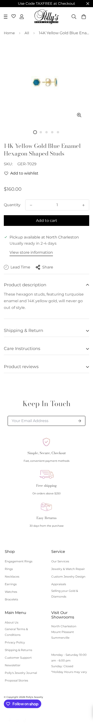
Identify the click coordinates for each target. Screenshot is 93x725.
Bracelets (11, 599)
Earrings (11, 584)
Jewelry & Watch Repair (68, 569)
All (27, 33)
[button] (83, 16)
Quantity (12, 205)
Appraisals (58, 584)
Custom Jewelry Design (68, 576)
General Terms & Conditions (16, 632)
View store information (31, 252)
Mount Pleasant (62, 632)
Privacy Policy (15, 642)
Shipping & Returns (18, 650)
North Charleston (63, 626)
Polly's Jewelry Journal (21, 673)
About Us (11, 622)
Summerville (60, 637)
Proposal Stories (16, 680)
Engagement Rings (18, 561)
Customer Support (18, 657)
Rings (9, 569)
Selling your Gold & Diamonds (64, 593)
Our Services (60, 561)
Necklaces (12, 576)
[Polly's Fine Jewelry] (46, 16)
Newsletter (13, 665)
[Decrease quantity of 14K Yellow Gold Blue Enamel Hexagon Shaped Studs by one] (31, 205)
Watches (11, 592)
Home (9, 33)
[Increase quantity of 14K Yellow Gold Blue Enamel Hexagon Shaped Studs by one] (83, 205)
